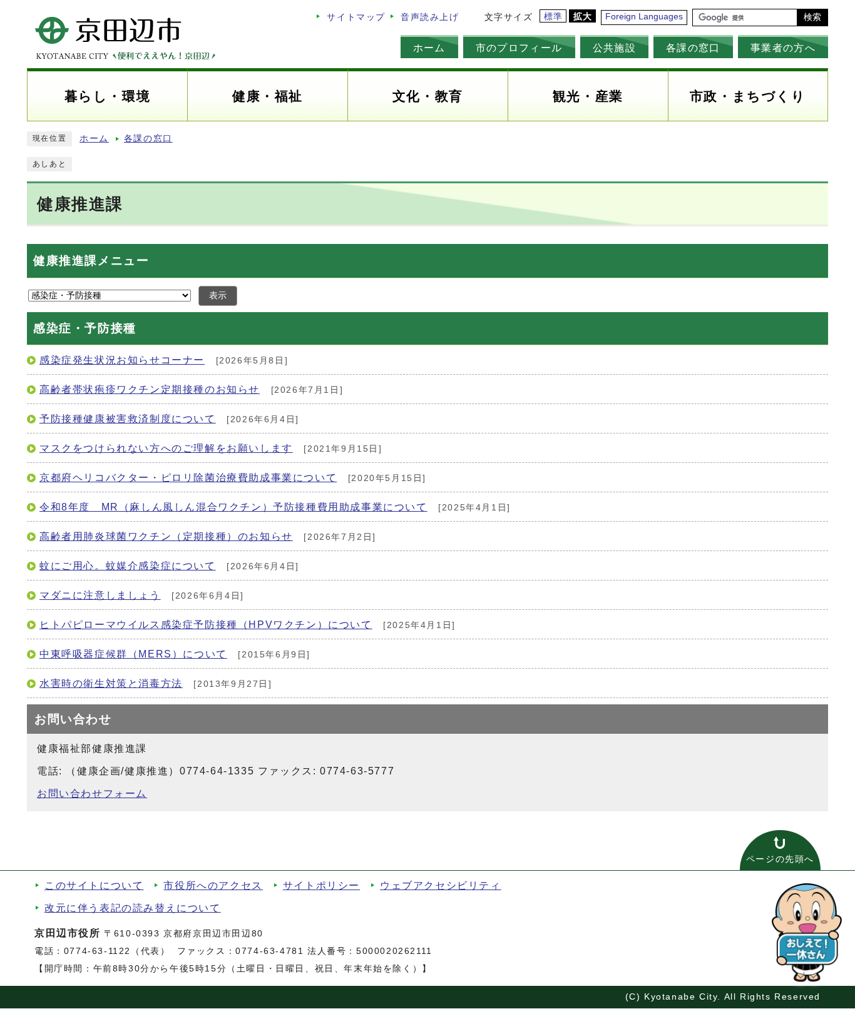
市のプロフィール (519, 47)
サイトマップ (356, 17)
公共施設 (614, 47)
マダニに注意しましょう (100, 595)
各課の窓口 (693, 47)
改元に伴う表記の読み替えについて (132, 908)
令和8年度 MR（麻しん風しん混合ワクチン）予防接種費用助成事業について (233, 507)
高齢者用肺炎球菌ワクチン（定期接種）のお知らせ (166, 536)
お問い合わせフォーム (92, 793)
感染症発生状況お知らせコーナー (122, 360)
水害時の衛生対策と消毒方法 (111, 683)
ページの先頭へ (780, 859)
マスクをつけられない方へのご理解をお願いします (166, 448)
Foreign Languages (644, 16)
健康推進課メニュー (91, 260)
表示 (218, 295)
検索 (812, 17)
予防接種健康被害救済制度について (127, 418)
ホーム (429, 47)
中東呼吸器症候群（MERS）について (133, 654)
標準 (553, 16)
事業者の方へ (783, 47)
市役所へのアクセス (212, 885)
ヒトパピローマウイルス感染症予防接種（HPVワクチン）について (205, 624)
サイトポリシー (321, 885)
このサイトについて (93, 885)
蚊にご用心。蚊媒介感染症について (127, 565)
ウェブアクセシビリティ (440, 885)
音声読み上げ (430, 17)
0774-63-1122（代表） (117, 951)
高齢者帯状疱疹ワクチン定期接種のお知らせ (149, 389)
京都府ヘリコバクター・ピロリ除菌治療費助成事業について (188, 477)
